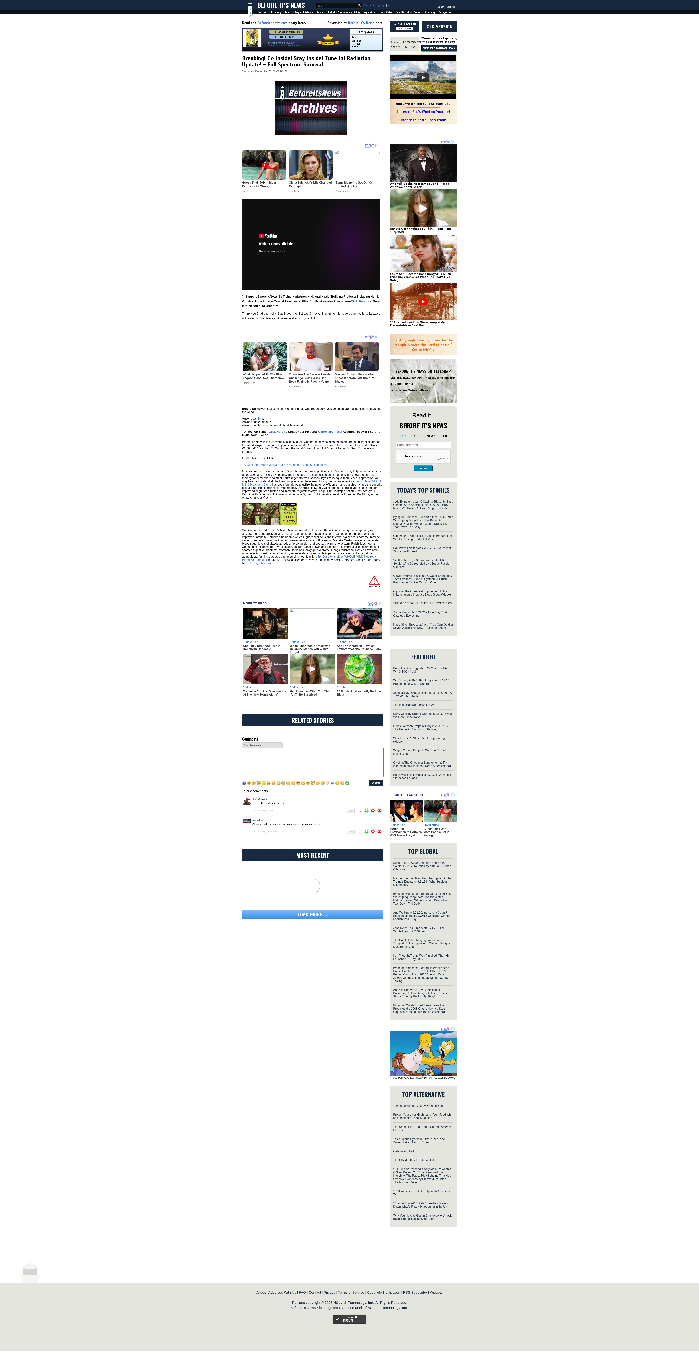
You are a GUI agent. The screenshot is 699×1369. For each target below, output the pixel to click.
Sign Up (450, 6)
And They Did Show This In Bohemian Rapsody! (261, 647)
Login (441, 6)
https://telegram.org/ (440, 378)
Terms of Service (351, 1292)
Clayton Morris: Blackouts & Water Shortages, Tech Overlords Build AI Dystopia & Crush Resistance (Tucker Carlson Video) (422, 579)
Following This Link (258, 563)
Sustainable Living (349, 12)
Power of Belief (326, 12)
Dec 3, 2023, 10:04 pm (264, 831)
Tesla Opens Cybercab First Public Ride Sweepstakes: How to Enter (419, 1141)
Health (288, 12)
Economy (276, 12)
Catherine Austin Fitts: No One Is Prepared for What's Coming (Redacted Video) (422, 537)
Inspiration (369, 12)
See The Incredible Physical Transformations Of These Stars (359, 647)
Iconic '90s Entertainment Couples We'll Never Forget (406, 832)
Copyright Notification (383, 1292)
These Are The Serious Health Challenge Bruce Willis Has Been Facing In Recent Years (309, 378)
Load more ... (312, 915)
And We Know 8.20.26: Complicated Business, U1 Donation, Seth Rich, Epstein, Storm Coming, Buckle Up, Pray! (421, 993)
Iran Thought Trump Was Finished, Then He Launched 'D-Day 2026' (421, 957)
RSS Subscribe (415, 1292)
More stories (294, 45)
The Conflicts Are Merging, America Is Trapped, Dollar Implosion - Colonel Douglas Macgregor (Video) (422, 943)
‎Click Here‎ (358, 301)
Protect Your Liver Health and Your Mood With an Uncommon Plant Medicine (422, 1116)
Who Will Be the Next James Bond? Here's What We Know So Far (419, 185)
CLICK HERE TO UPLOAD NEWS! (439, 48)
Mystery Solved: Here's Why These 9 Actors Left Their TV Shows (354, 378)
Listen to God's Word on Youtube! (423, 112)
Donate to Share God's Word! (423, 120)
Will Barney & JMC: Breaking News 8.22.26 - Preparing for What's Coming (422, 682)
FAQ (302, 1292)
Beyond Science (304, 12)
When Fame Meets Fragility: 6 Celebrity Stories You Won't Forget (310, 649)
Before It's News (281, 5)
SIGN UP (405, 436)
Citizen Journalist (330, 431)
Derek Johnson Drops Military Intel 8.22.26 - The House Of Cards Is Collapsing (421, 727)
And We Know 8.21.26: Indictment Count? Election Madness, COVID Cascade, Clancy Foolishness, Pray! (421, 916)
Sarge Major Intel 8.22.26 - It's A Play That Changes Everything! (420, 614)
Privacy (329, 1292)
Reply (350, 811)
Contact (315, 1292)
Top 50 (400, 12)
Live (380, 12)
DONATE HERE (404, 28)
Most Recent (414, 12)
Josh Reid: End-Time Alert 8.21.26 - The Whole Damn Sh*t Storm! (419, 929)
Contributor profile (277, 45)
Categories (444, 12)
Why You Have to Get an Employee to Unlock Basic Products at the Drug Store (422, 1217)
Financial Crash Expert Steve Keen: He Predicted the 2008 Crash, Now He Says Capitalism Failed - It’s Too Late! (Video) (419, 1009)
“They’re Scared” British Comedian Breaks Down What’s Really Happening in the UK (420, 1205)
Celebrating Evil (403, 1151)
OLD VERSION (440, 26)
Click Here (276, 431)
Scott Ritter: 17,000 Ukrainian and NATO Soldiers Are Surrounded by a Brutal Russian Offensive (422, 563)
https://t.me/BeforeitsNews (409, 390)
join (260, 418)
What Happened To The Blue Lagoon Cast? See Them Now (263, 376)
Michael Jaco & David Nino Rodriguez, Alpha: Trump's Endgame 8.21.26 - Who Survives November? (422, 881)
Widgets (436, 1292)
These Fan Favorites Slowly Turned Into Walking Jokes (422, 1077)
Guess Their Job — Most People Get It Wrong (437, 832)
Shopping (429, 12)
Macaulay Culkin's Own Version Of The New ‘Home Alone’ (264, 693)
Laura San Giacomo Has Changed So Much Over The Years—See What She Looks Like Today (420, 277)
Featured (262, 12)
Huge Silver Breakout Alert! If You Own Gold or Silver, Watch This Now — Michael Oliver (423, 626)
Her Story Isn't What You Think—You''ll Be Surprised (312, 693)
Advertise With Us (282, 1292)
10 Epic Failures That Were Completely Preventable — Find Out (417, 323)
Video (389, 12)
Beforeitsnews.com (273, 23)
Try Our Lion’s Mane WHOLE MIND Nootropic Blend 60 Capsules (284, 464)
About (261, 1292)
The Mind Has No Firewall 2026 (413, 704)
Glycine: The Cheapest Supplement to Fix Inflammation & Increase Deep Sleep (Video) (422, 593)
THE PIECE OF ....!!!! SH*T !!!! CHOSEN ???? (422, 603)
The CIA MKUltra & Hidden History (415, 1160)
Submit (423, 468)
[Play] (423, 77)
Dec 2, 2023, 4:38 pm (263, 810)
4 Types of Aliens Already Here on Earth (419, 1105)
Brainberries (249, 383)
